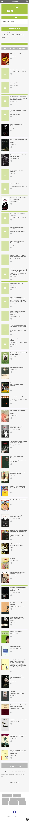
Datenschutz (13, 802)
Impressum (22, 802)
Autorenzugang (7, 795)
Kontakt (5, 802)
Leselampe (21, 799)
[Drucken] (8, 11)
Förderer (13, 799)
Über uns (5, 799)
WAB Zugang (17, 795)
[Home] (27, 1)
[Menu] (2, 1)
